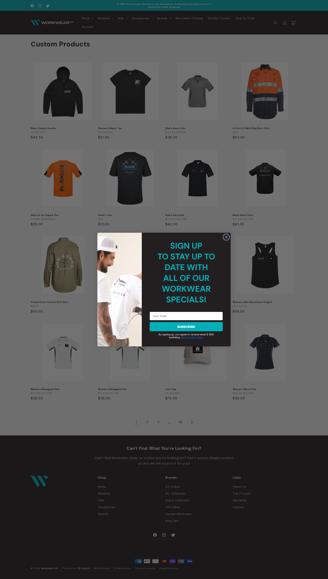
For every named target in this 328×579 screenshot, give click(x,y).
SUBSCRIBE (186, 326)
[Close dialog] (226, 237)
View (184, 337)
